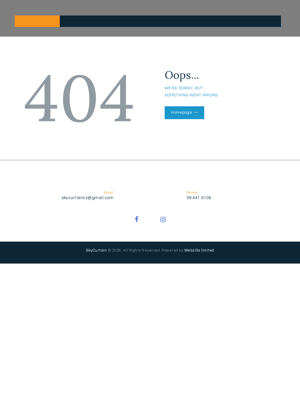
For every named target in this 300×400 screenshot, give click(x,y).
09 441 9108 (199, 198)
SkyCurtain (96, 250)
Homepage (181, 112)
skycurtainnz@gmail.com (87, 198)
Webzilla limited (199, 250)
